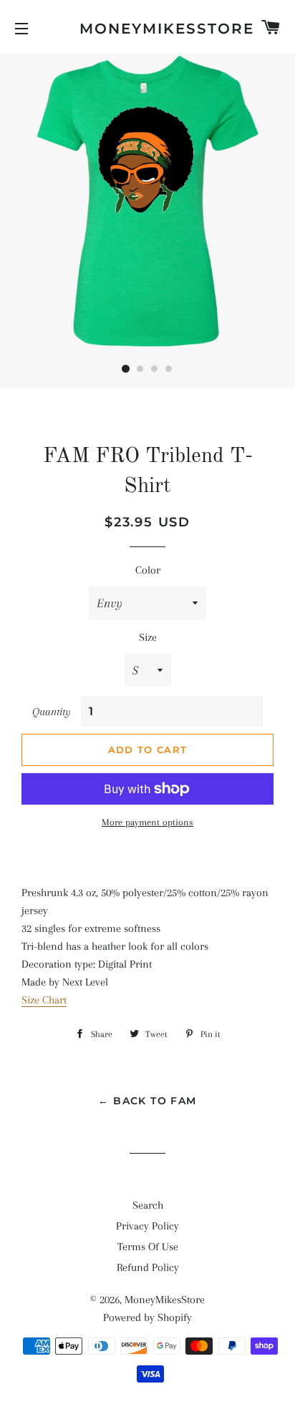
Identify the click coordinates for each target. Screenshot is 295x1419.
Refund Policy (148, 1267)
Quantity (51, 711)
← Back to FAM (147, 1100)
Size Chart (44, 999)
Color (147, 570)
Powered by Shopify (147, 1317)
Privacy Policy (147, 1225)
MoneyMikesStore (147, 28)
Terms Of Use (147, 1246)
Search (147, 1205)
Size (148, 637)
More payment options (147, 822)
